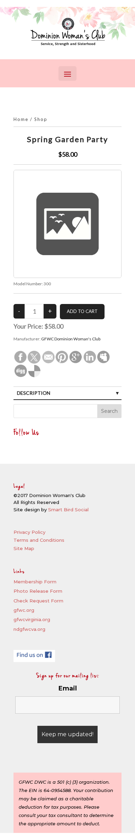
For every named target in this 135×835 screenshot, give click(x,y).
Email (67, 688)
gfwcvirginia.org (32, 619)
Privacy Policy (29, 532)
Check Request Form (38, 600)
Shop (40, 119)
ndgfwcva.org (29, 629)
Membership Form (35, 581)
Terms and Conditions (39, 540)
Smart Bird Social (68, 509)
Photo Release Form (38, 591)
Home (21, 119)
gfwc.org (24, 610)
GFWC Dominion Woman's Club (70, 338)
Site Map (24, 548)
